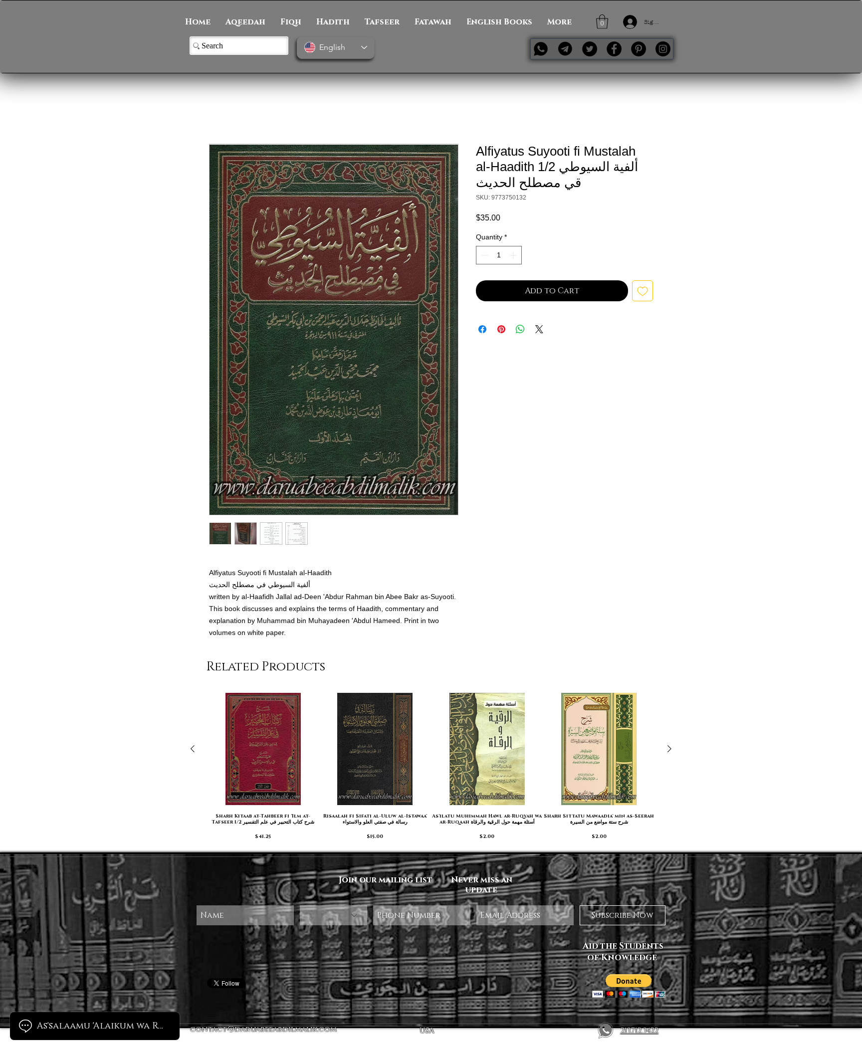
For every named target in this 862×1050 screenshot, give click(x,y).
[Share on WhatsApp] (520, 331)
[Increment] (514, 256)
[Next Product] (669, 750)
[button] (602, 21)
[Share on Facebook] (482, 331)
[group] (431, 769)
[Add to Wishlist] (642, 292)
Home (219, 109)
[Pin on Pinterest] (501, 331)
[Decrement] (483, 256)
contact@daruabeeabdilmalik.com (263, 1030)
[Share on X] (539, 331)
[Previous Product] (193, 750)
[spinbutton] (499, 256)
